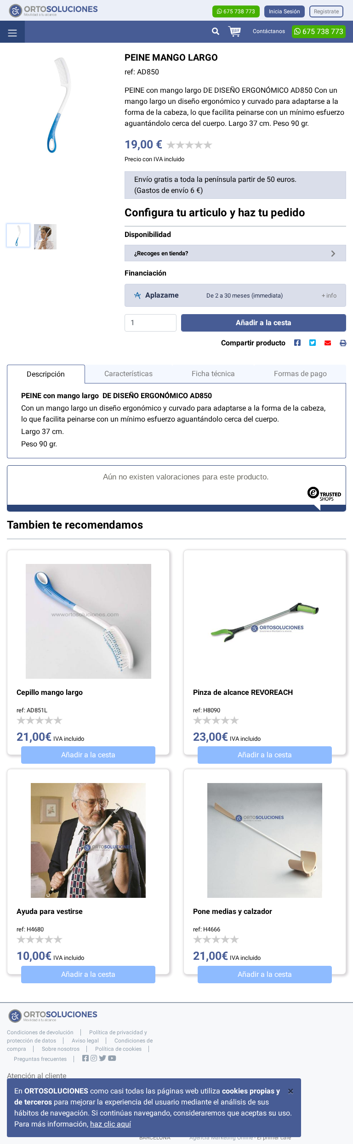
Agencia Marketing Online (221, 1137)
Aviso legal (85, 1040)
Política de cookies (118, 1049)
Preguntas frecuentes (40, 1059)
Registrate (326, 11)
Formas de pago (300, 373)
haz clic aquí (110, 1124)
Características (128, 373)
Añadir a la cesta (88, 754)
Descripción (46, 374)
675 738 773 (238, 11)
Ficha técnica (213, 373)
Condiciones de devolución (40, 1032)
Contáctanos (269, 31)
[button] (329, 295)
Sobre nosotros (61, 1049)
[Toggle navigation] (12, 32)
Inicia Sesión (284, 11)
